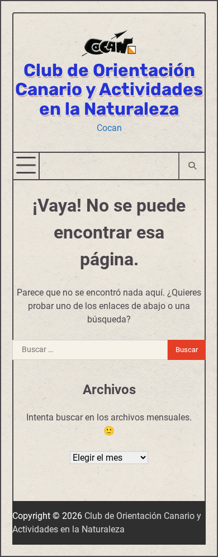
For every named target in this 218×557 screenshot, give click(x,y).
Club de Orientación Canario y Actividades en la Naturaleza (109, 89)
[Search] (191, 166)
